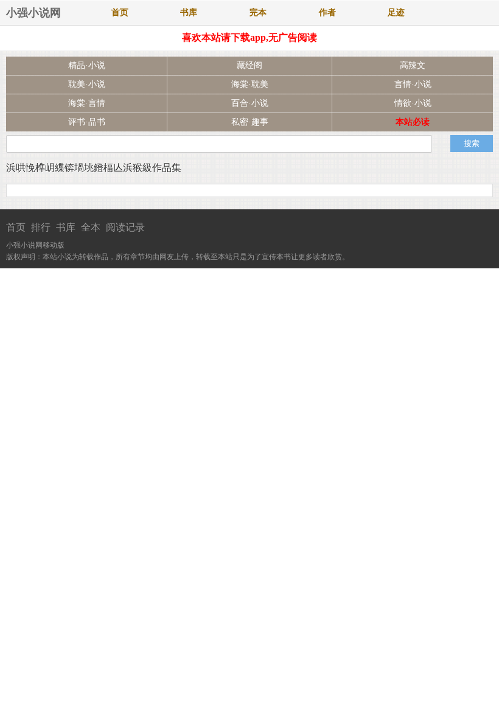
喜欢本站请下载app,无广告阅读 (249, 37)
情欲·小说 (412, 103)
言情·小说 (412, 84)
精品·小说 (86, 65)
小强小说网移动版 (35, 245)
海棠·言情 (86, 103)
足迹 (396, 12)
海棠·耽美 (249, 84)
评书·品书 (86, 122)
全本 (90, 227)
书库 (188, 12)
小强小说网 (33, 13)
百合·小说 (249, 103)
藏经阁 (249, 65)
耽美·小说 (86, 84)
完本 (258, 12)
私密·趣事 (249, 122)
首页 (119, 12)
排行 (41, 227)
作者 (327, 12)
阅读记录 (125, 227)
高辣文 (412, 65)
